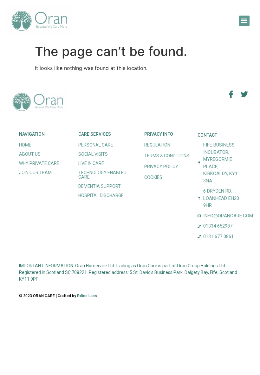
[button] (244, 21)
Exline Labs (87, 296)
